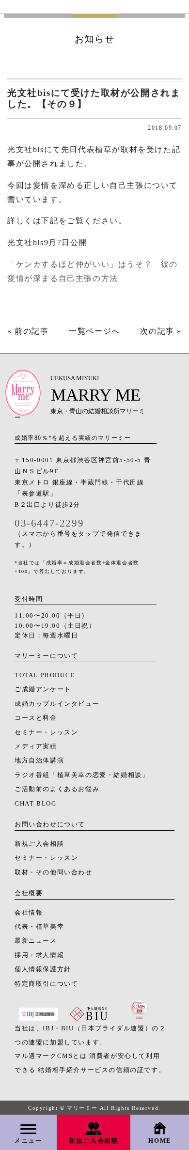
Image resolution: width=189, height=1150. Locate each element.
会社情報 (29, 912)
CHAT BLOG (35, 803)
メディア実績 (36, 746)
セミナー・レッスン (46, 732)
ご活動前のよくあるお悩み (57, 789)
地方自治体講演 (39, 760)
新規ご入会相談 (93, 1140)
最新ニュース (36, 940)
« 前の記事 (28, 331)
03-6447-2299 (49, 522)
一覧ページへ (94, 331)
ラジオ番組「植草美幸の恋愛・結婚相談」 (82, 775)
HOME (159, 1140)
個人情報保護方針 (43, 969)
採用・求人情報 (39, 955)
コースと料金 (36, 718)
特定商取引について (46, 983)
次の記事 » (161, 331)
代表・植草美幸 (39, 926)
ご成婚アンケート (43, 689)
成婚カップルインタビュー (57, 703)
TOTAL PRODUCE (45, 675)
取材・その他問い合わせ (54, 872)
